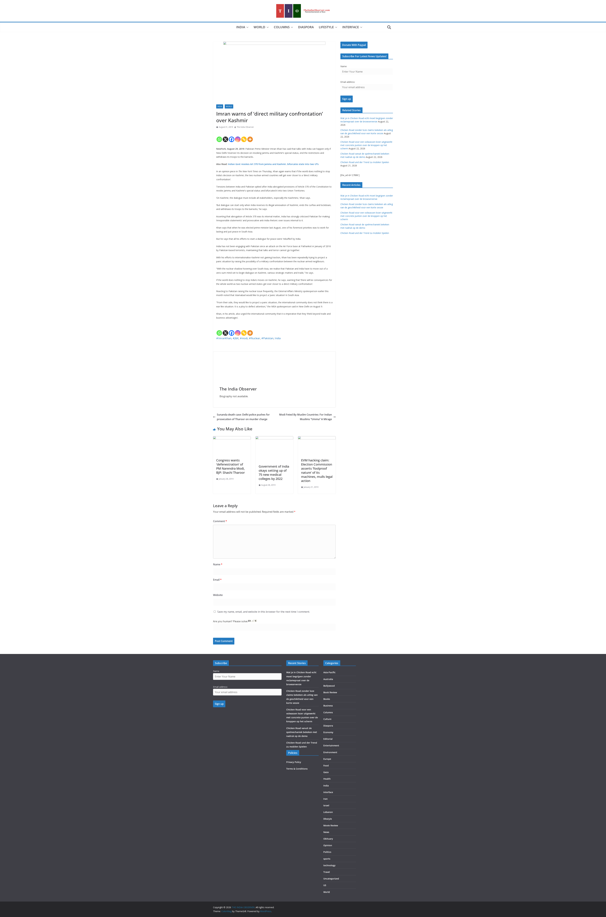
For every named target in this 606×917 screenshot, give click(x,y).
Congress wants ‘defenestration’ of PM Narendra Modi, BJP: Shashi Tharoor (230, 466)
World (259, 27)
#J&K (236, 338)
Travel (326, 871)
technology (329, 865)
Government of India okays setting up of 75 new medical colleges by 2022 (274, 472)
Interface (350, 27)
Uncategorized (331, 878)
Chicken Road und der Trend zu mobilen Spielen (364, 162)
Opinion (327, 845)
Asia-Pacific (329, 672)
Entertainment (331, 745)
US (324, 885)
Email (217, 579)
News (326, 832)
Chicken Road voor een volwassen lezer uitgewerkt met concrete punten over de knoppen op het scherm (366, 145)
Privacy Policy (293, 762)
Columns (282, 27)
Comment (220, 521)
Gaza (326, 772)
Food (326, 765)
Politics (327, 851)
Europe (327, 758)
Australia (328, 679)
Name (217, 564)
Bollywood (329, 685)
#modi (244, 338)
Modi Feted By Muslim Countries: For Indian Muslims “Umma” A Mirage (305, 417)
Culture (327, 719)
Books (326, 698)
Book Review (330, 692)
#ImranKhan (223, 338)
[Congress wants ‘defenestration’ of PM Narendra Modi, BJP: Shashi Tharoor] (232, 438)
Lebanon (328, 812)
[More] (250, 136)
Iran (325, 798)
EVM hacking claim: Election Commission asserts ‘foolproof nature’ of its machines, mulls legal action (317, 470)
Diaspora (306, 27)
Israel (326, 805)
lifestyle (326, 27)
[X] (225, 136)
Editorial (328, 738)
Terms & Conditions (297, 768)
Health (327, 778)
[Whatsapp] (219, 136)
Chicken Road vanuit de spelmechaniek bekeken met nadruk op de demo (301, 732)
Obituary (328, 838)
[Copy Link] (244, 136)
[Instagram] (238, 136)
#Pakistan (267, 338)
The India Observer (245, 127)
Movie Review (330, 825)
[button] (247, 27)
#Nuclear (254, 338)
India (240, 27)
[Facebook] (231, 136)
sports (326, 858)
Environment (330, 752)
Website (218, 595)
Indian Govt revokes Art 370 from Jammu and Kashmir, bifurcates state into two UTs (273, 164)
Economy (328, 732)
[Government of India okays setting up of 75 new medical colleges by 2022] (274, 438)
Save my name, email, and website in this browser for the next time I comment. (263, 611)
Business (328, 705)
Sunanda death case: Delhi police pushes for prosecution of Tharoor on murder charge (243, 417)
